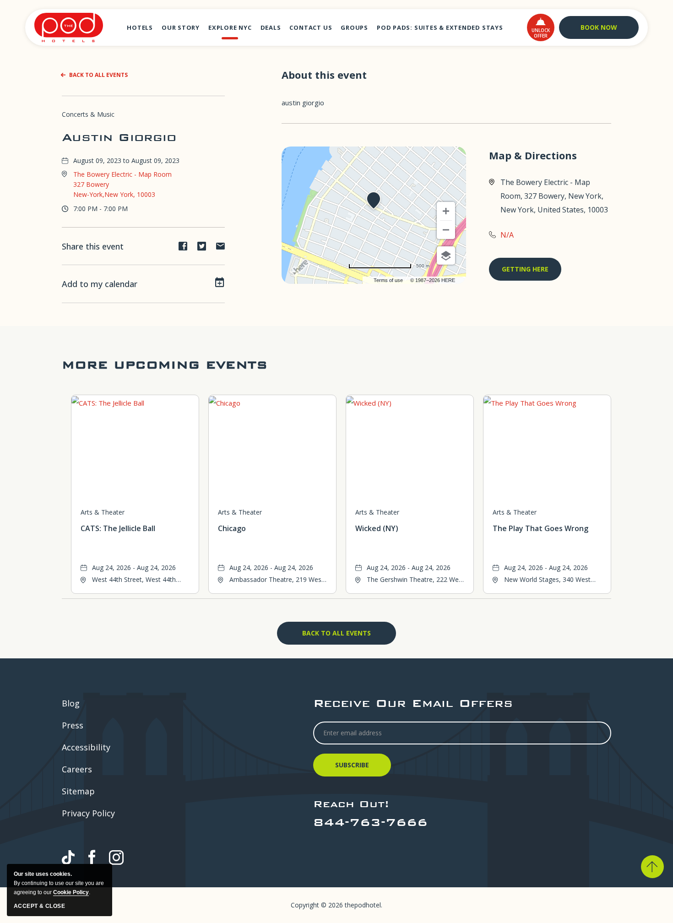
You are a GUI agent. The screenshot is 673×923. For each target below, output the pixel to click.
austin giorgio (119, 137)
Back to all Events (98, 75)
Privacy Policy (88, 813)
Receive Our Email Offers (413, 703)
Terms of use (388, 280)
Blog (71, 703)
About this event (324, 74)
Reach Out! (351, 804)
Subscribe (353, 768)
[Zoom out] (446, 230)
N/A (507, 235)
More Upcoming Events (164, 365)
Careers (77, 769)
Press (72, 725)
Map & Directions (533, 155)
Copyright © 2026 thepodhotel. (336, 905)
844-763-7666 (370, 822)
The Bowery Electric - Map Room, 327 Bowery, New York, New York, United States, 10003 (554, 196)
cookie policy (71, 892)
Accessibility (86, 747)
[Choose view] (446, 255)
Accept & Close (39, 906)
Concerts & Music (88, 114)
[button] (540, 27)
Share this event (93, 246)
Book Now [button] (599, 27)
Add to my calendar (99, 283)
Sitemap (78, 791)
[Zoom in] (446, 211)
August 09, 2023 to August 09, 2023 (126, 160)
